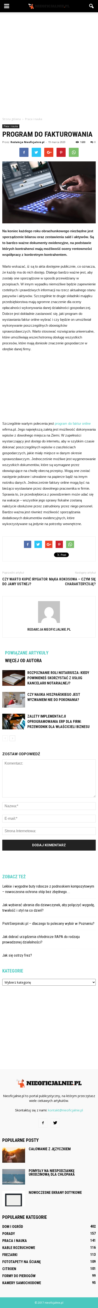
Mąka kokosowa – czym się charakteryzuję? (72, 581)
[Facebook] (42, 1123)
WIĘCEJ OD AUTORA (23, 660)
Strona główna (11, 119)
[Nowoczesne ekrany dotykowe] (13, 1199)
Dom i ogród (12, 1226)
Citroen (9, 1269)
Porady (8, 1233)
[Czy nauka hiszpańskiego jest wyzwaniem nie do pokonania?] (13, 700)
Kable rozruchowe (18, 1248)
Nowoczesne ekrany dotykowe (55, 1192)
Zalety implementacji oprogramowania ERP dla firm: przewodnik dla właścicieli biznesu (58, 721)
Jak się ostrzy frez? (17, 955)
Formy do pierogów (19, 1276)
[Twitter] (55, 1123)
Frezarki (9, 1255)
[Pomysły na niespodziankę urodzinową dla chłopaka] (13, 1177)
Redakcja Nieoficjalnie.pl (27, 142)
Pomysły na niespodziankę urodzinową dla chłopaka (52, 1173)
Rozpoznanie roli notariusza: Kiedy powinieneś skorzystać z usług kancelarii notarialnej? (58, 678)
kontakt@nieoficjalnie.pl (65, 1110)
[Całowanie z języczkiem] (13, 1155)
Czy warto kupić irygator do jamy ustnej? (25, 581)
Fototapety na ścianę (21, 1262)
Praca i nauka (11, 126)
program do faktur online (73, 423)
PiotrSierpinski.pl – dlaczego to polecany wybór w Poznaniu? (48, 923)
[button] (91, 6)
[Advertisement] (49, 63)
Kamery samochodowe (21, 1283)
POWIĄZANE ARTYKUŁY (27, 653)
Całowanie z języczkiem (50, 1149)
